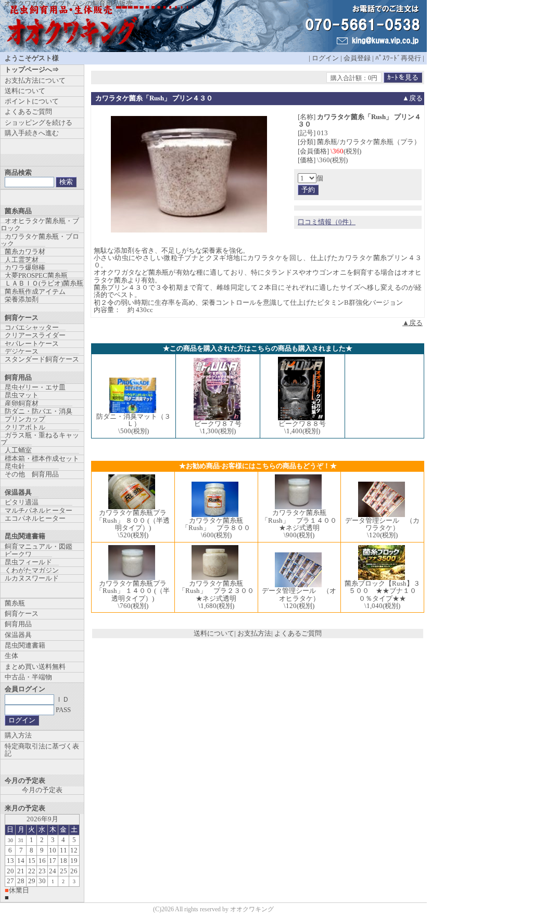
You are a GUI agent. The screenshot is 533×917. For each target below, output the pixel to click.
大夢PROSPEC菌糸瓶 (36, 275)
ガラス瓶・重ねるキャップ (40, 438)
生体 (11, 656)
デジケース (22, 351)
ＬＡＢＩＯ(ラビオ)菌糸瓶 (44, 283)
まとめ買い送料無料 (35, 666)
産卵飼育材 (22, 403)
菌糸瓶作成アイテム (35, 291)
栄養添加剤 (22, 299)
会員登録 (357, 58)
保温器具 (18, 635)
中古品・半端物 (28, 677)
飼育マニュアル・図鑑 (38, 546)
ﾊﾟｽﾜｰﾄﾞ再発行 (398, 58)
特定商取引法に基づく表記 (42, 749)
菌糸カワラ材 (25, 251)
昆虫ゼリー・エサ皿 (35, 387)
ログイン (325, 58)
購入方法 (18, 735)
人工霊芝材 (22, 260)
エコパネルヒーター (35, 518)
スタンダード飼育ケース (42, 359)
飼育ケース (22, 613)
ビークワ (18, 554)
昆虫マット (22, 395)
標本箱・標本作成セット (42, 458)
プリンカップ (25, 419)
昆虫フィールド (28, 562)
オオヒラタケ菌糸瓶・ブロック (40, 224)
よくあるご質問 (298, 633)
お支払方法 (254, 633)
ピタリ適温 (22, 502)
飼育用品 (18, 624)
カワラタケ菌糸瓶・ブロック (40, 240)
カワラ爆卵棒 (25, 268)
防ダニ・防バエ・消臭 (38, 411)
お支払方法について (35, 80)
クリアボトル (25, 427)
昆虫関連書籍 (25, 645)
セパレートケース (32, 343)
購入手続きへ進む (32, 133)
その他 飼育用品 (32, 474)
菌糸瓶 (15, 603)
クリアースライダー (35, 335)
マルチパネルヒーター (38, 510)
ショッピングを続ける (38, 122)
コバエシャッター (32, 327)
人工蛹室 (18, 450)
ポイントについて (32, 101)
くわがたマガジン (32, 570)
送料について (214, 633)
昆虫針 (15, 466)
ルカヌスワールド (32, 578)
